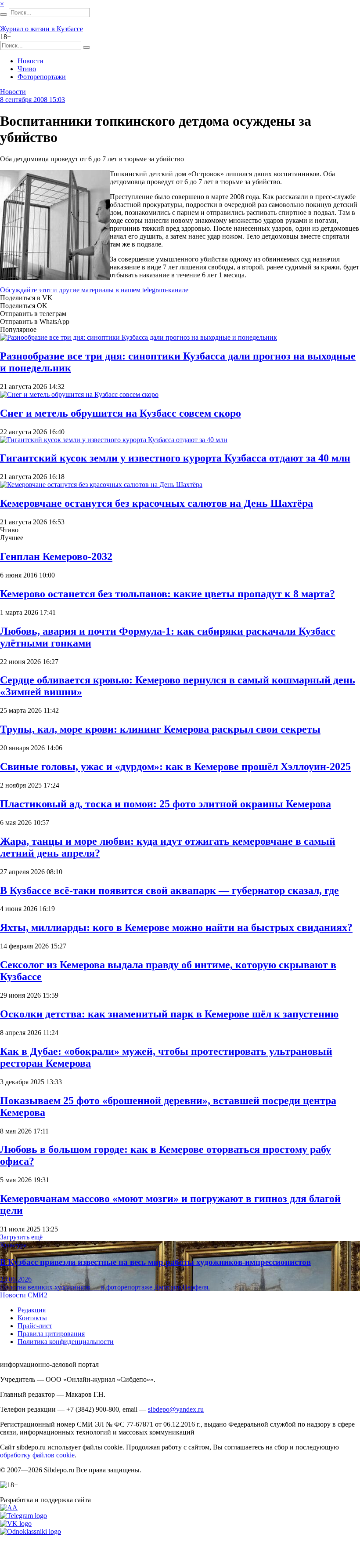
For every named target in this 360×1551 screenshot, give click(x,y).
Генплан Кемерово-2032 (56, 556)
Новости (30, 61)
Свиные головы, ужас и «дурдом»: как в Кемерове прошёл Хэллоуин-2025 (175, 766)
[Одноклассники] (30, 1531)
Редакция (32, 1310)
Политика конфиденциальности (66, 1341)
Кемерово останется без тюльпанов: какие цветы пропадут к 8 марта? (167, 593)
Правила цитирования (51, 1333)
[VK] (16, 1523)
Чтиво (27, 69)
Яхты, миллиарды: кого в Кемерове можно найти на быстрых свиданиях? (176, 927)
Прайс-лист (35, 1325)
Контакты (32, 1318)
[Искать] (3, 14)
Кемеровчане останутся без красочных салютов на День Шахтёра (156, 503)
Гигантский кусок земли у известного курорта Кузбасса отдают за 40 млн (175, 458)
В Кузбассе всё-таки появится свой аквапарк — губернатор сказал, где (169, 890)
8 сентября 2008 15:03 (32, 99)
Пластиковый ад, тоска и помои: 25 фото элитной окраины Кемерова (165, 804)
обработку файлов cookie (37, 1455)
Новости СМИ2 (23, 1295)
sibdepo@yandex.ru (176, 1409)
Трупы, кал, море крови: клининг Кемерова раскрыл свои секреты (160, 729)
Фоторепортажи (42, 76)
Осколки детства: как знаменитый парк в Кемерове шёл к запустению (169, 1014)
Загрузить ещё (21, 1237)
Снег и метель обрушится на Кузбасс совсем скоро (120, 413)
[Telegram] (23, 1515)
